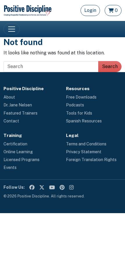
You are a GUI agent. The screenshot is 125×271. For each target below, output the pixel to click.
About (9, 97)
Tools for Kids (79, 113)
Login (90, 10)
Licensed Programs (21, 159)
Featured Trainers (20, 113)
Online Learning (18, 151)
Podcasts (75, 105)
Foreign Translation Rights (91, 159)
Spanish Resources (84, 121)
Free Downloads (81, 97)
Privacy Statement (83, 151)
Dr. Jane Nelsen (17, 105)
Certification (15, 144)
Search (110, 66)
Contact (11, 121)
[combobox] (51, 66)
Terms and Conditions (86, 144)
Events (10, 167)
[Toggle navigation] (11, 29)
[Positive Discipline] (27, 10)
